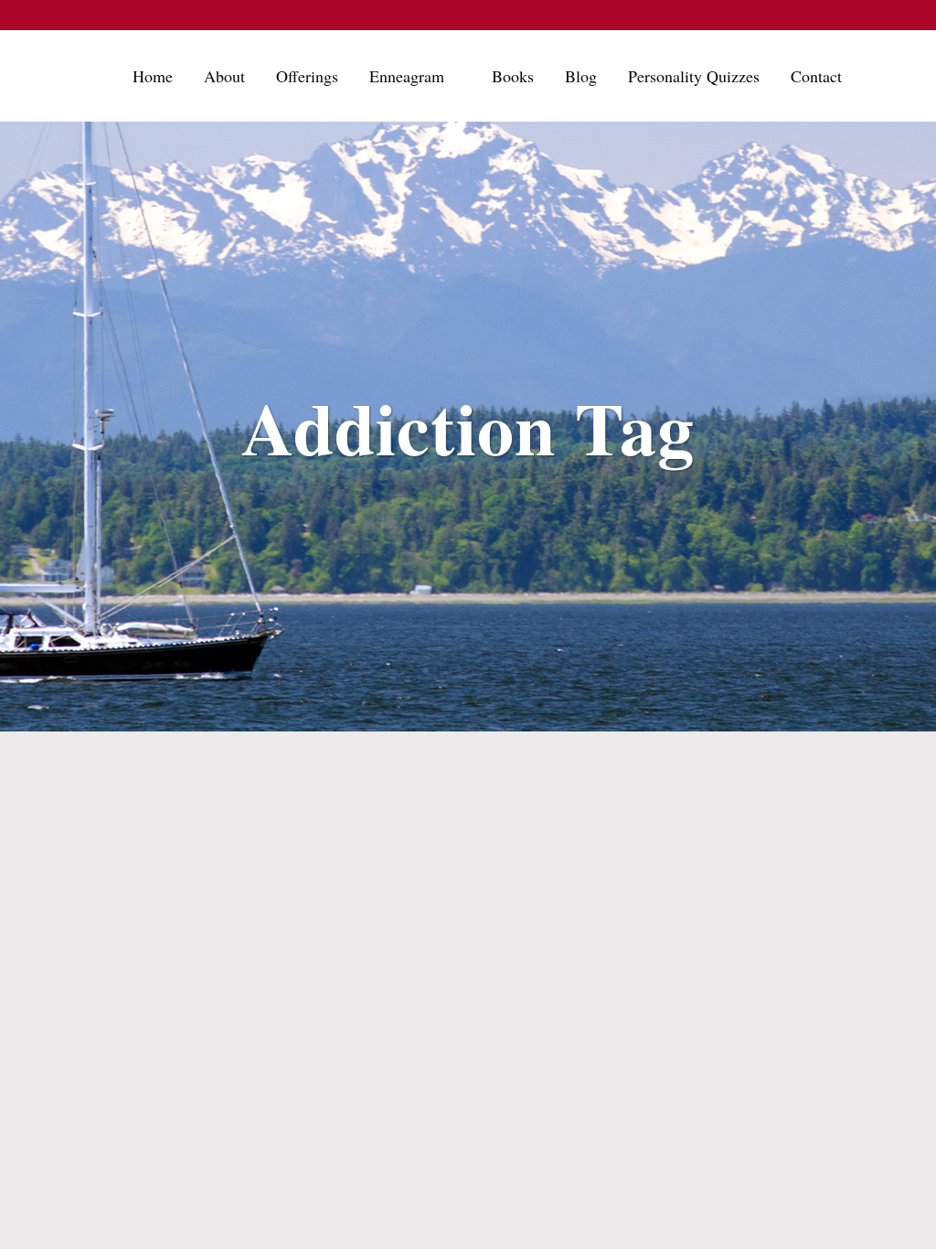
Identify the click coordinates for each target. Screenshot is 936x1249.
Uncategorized (176, 766)
